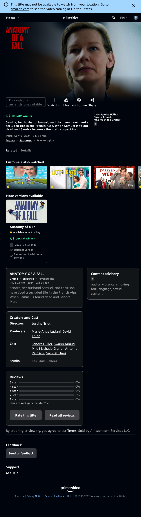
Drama (10, 140)
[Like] (66, 100)
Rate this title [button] (25, 415)
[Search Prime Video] (114, 17)
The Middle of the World (26, 177)
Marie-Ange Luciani (46, 331)
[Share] (92, 100)
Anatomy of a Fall (26, 211)
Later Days (70, 177)
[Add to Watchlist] (54, 100)
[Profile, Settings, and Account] (136, 17)
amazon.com (20, 9)
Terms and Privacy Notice (28, 496)
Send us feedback (54, 496)
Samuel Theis (56, 353)
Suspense (25, 140)
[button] (29, 403)
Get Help (12, 473)
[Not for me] (79, 100)
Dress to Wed (114, 177)
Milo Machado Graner (107, 119)
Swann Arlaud (102, 117)
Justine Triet (41, 323)
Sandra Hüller (109, 114)
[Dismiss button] (134, 5)
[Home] (70, 17)
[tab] (11, 150)
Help (69, 496)
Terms (72, 430)
